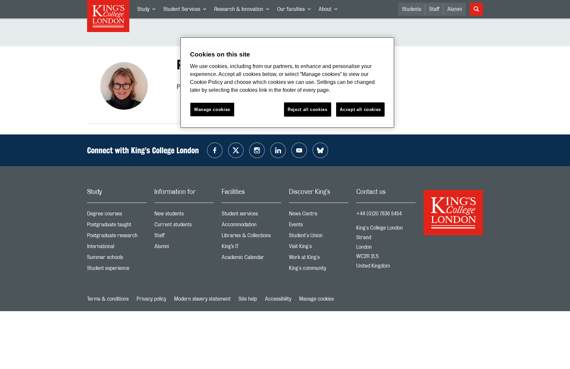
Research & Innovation (243, 11)
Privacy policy (151, 299)
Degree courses (116, 215)
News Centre (318, 215)
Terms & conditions (108, 299)
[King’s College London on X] (236, 150)
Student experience (116, 270)
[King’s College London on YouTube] (299, 150)
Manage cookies (316, 299)
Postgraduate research (116, 237)
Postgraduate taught (116, 226)
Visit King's (318, 248)
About (330, 11)
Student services (251, 215)
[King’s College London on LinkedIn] (278, 150)
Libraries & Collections (251, 237)
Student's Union (318, 237)
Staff (434, 9)
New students (184, 215)
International (116, 248)
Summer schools (116, 259)
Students (411, 9)
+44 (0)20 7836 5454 (379, 213)
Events (318, 226)
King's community (318, 270)
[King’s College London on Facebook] (215, 150)
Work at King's (318, 259)
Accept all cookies (360, 109)
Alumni (454, 9)
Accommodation (251, 226)
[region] (287, 83)
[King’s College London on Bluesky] (320, 150)
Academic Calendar (251, 259)
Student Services (186, 11)
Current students (184, 226)
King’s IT (251, 248)
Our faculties (296, 11)
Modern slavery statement (202, 299)
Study (148, 11)
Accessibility (278, 299)
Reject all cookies (308, 109)
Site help (247, 299)
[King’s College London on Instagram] (257, 150)
